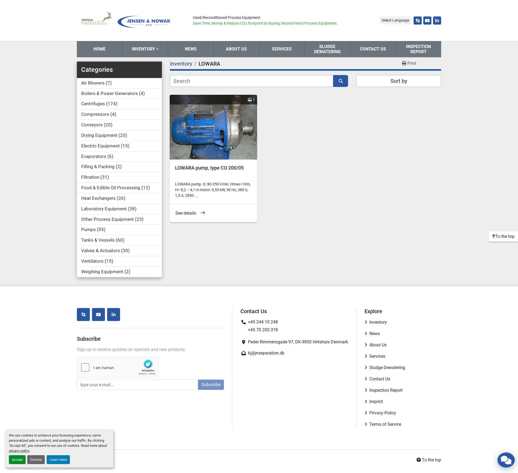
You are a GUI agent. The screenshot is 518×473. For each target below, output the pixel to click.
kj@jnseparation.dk (266, 353)
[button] (145, 49)
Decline (36, 460)
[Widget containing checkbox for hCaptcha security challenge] (117, 367)
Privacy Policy (382, 412)
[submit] (340, 81)
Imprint (376, 401)
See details (185, 213)
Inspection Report (418, 49)
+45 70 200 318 (263, 329)
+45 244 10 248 (263, 322)
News (191, 49)
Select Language (395, 20)
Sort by (398, 81)
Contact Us (373, 49)
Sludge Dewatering (327, 49)
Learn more (58, 460)
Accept (17, 460)
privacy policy (19, 451)
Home (99, 49)
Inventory (143, 49)
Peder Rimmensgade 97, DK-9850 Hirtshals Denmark (298, 341)
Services (282, 49)
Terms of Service (385, 424)
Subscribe (211, 384)
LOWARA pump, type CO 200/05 (209, 168)
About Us (236, 49)
